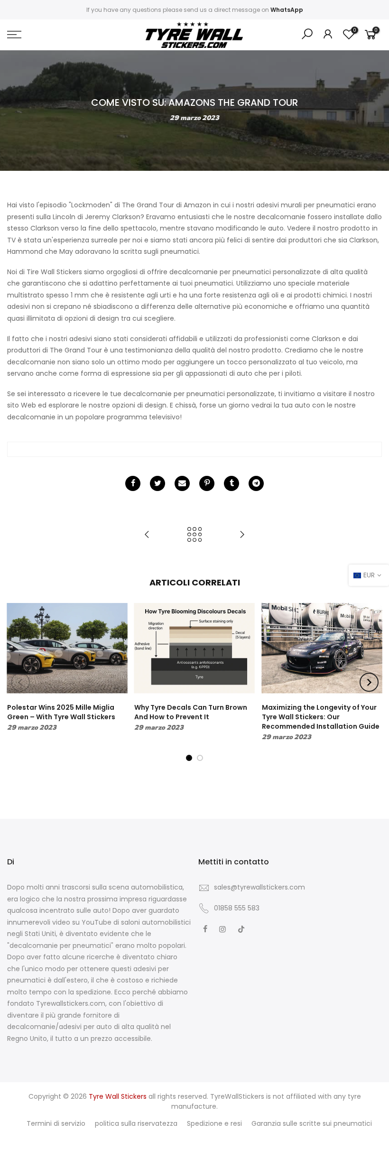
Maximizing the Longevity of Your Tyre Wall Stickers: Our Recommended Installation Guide (321, 717)
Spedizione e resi (214, 1123)
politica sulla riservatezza (136, 1123)
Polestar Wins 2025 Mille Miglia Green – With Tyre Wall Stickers (61, 712)
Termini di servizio (56, 1123)
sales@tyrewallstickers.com (259, 887)
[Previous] (20, 682)
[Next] (369, 682)
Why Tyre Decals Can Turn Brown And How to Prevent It (190, 712)
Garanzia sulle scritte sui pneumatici (311, 1123)
